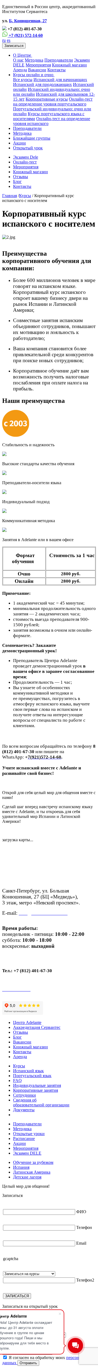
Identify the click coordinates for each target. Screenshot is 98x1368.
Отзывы (20, 176)
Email (81, 1243)
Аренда (20, 70)
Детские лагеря (27, 1177)
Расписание (24, 1138)
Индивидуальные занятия (37, 1085)
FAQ (17, 1080)
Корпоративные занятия (35, 1090)
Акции (19, 143)
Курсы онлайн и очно (33, 74)
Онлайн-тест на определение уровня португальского (53, 101)
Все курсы (22, 79)
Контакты (56, 70)
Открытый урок (28, 148)
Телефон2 (85, 1280)
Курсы (25, 195)
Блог (17, 181)
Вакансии (37, 70)
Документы (24, 1109)
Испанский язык (28, 1070)
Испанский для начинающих (60, 79)
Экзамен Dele (25, 157)
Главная (9, 195)
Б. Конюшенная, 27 (28, 20)
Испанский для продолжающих (42, 84)
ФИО (81, 1211)
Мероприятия (38, 65)
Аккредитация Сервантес (36, 1027)
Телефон (84, 1227)
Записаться (13, 46)
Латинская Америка (31, 1172)
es (8, 40)
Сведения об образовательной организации (41, 1102)
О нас (18, 60)
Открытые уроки (29, 1133)
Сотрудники (24, 1095)
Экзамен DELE (27, 1153)
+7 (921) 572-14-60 (25, 35)
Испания (21, 1167)
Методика (34, 60)
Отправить (28, 1363)
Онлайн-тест (25, 162)
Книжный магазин (69, 65)
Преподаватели (58, 60)
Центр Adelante (27, 1022)
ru (4, 40)
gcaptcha (10, 1258)
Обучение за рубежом (33, 1162)
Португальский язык (32, 1075)
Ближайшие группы (31, 138)
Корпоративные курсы (47, 99)
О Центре (22, 55)
